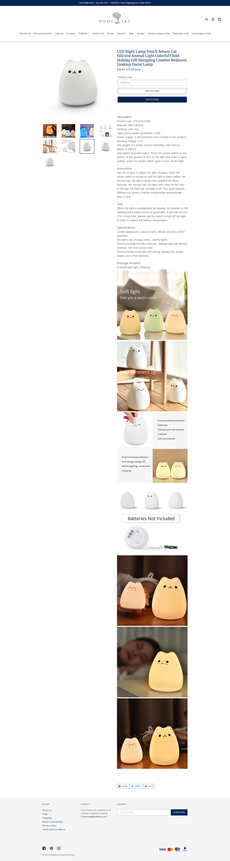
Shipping (47, 817)
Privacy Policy (49, 825)
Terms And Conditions (53, 829)
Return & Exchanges (52, 821)
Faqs (44, 814)
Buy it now (152, 99)
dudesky (53, 855)
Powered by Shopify (66, 855)
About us (47, 810)
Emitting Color (125, 77)
